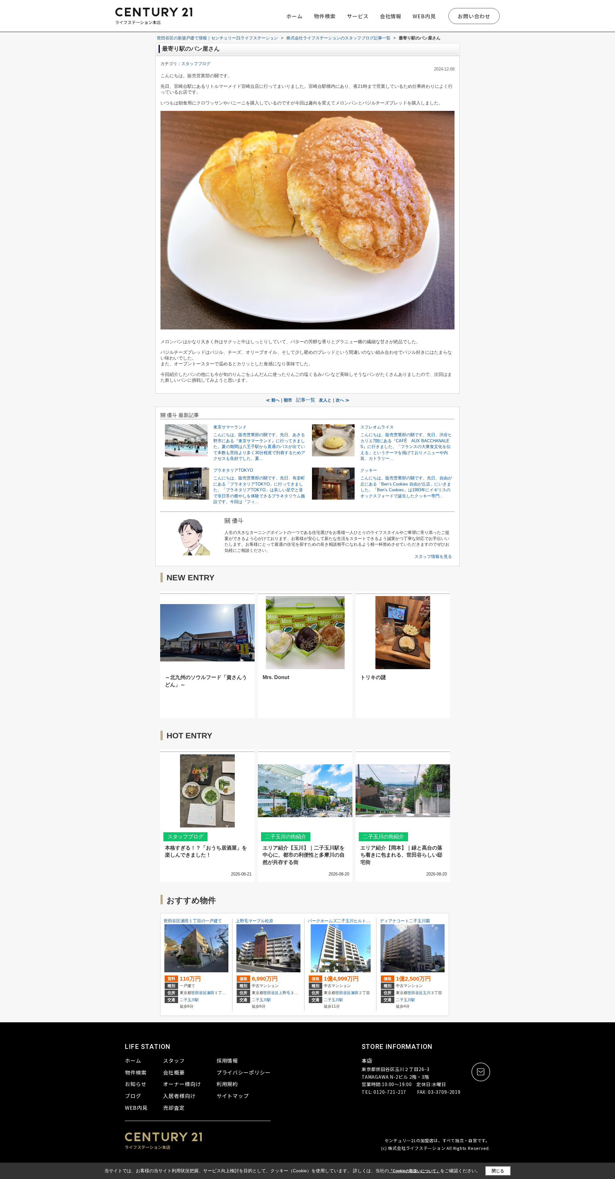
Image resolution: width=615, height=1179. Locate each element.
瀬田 (210, 993)
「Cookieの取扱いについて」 (414, 1171)
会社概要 (174, 1072)
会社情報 (391, 16)
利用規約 (227, 1084)
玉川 (426, 993)
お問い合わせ (474, 16)
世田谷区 (199, 993)
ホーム (294, 16)
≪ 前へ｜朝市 (279, 400)
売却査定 (174, 1107)
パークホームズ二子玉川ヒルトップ (341, 920)
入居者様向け (179, 1096)
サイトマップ (233, 1096)
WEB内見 (424, 16)
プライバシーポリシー (244, 1072)
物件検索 (325, 16)
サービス (358, 16)
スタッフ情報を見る (433, 556)
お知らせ (136, 1084)
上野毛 (284, 993)
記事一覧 (305, 400)
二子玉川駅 (189, 1000)
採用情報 (227, 1060)
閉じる (498, 1170)
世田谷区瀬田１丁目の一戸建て (193, 920)
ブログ (133, 1096)
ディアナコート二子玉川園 (405, 920)
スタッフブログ (195, 63)
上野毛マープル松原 (254, 920)
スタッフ (174, 1060)
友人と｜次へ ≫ (334, 400)
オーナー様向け (182, 1084)
